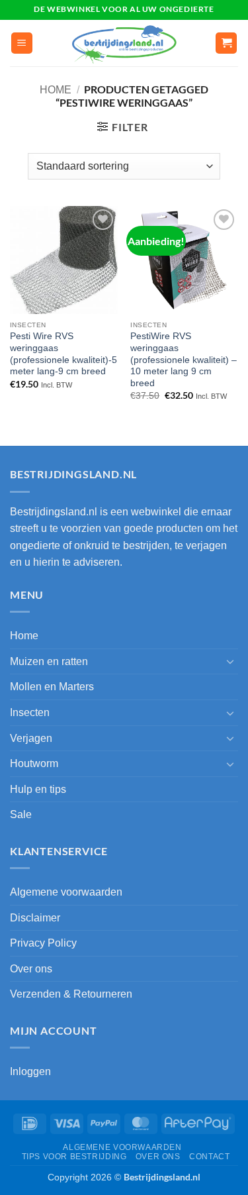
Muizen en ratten (49, 661)
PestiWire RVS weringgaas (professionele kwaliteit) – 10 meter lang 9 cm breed (183, 359)
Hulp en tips (38, 789)
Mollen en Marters (52, 686)
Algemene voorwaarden (66, 892)
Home (55, 89)
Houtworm (34, 763)
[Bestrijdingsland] (124, 43)
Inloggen (30, 1071)
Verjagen (31, 738)
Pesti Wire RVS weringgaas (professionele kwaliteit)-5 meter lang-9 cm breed (63, 353)
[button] (21, 43)
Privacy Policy (43, 943)
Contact (209, 1156)
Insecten (30, 712)
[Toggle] (230, 661)
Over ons (31, 968)
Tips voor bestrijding (74, 1156)
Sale (21, 814)
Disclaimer (35, 917)
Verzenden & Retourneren (71, 994)
